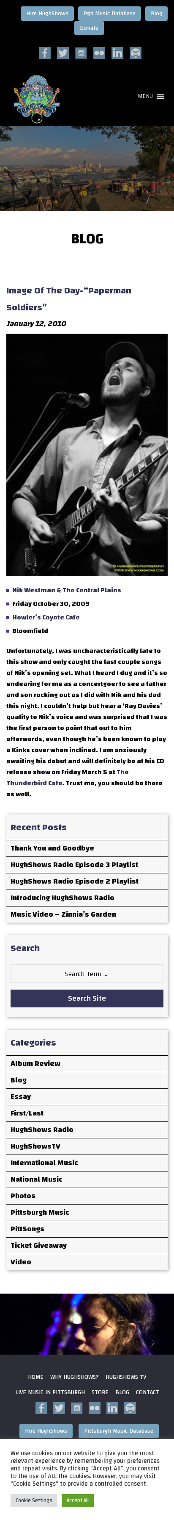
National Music (36, 1179)
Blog (156, 13)
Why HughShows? (74, 1377)
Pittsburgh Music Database (118, 1430)
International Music (44, 1163)
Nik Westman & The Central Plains (66, 590)
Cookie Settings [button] (34, 1500)
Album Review (35, 1064)
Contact (147, 1392)
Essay (21, 1097)
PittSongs (27, 1229)
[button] (145, 96)
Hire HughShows (47, 13)
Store (100, 1392)
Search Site (87, 998)
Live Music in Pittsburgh (50, 1392)
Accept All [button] (78, 1500)
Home (36, 1377)
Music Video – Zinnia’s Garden (63, 914)
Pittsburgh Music (40, 1212)
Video (21, 1262)
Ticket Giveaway (39, 1245)
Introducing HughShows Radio (62, 898)
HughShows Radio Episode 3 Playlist (74, 865)
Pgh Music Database (110, 13)
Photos (23, 1196)
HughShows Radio (42, 1130)
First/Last (27, 1113)
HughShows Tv (126, 1377)
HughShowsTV (35, 1146)
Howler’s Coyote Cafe (46, 617)
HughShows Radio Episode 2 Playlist (75, 881)
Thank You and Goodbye (52, 848)
